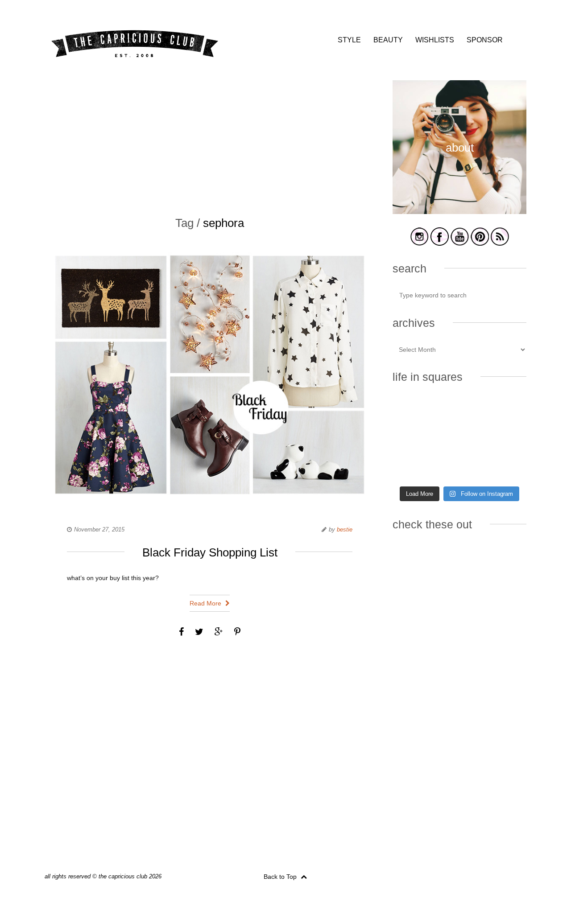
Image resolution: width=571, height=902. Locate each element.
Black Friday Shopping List (209, 552)
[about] (459, 212)
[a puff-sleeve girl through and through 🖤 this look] (505, 439)
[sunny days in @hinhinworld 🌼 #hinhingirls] (413, 439)
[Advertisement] (210, 142)
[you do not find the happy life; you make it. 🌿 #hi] (459, 411)
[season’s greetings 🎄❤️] (413, 411)
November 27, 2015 (99, 529)
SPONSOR (485, 40)
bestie (344, 529)
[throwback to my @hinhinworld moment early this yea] (413, 466)
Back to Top (281, 876)
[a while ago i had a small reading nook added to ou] (459, 439)
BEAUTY (388, 40)
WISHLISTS (434, 40)
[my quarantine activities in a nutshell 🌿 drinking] (505, 466)
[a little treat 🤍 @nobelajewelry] (505, 411)
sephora (223, 223)
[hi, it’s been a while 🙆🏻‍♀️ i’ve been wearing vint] (459, 466)
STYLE (349, 40)
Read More (206, 603)
